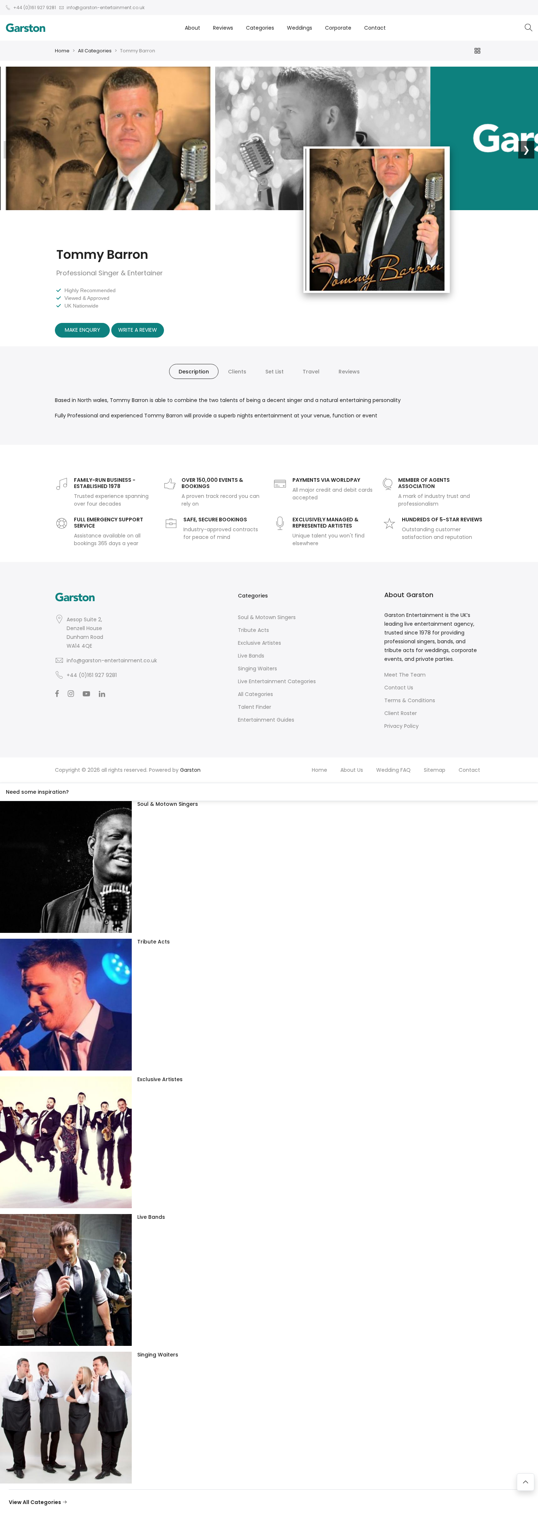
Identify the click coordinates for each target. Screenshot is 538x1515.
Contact (375, 27)
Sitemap (434, 770)
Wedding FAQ (393, 770)
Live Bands (251, 655)
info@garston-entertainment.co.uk (112, 660)
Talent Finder (254, 707)
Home (62, 50)
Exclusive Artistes (259, 643)
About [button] (192, 27)
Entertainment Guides (266, 719)
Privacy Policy (401, 726)
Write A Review (137, 330)
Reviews (223, 27)
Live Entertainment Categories (277, 681)
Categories (260, 27)
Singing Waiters (257, 668)
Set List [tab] (274, 371)
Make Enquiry (82, 330)
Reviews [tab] (349, 371)
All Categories (95, 50)
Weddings (299, 27)
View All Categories (35, 1502)
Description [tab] (194, 371)
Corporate (338, 27)
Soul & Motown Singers (267, 617)
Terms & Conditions (409, 700)
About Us (351, 770)
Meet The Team (405, 674)
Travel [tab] (311, 371)
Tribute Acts (253, 630)
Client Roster (400, 713)
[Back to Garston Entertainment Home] (25, 28)
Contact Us (398, 687)
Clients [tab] (237, 371)
